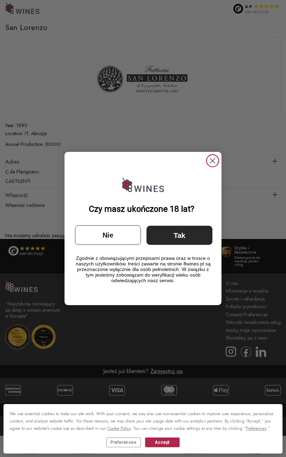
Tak (179, 235)
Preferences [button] (256, 428)
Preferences (124, 442)
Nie (108, 235)
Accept (162, 442)
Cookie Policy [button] (118, 428)
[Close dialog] (212, 161)
